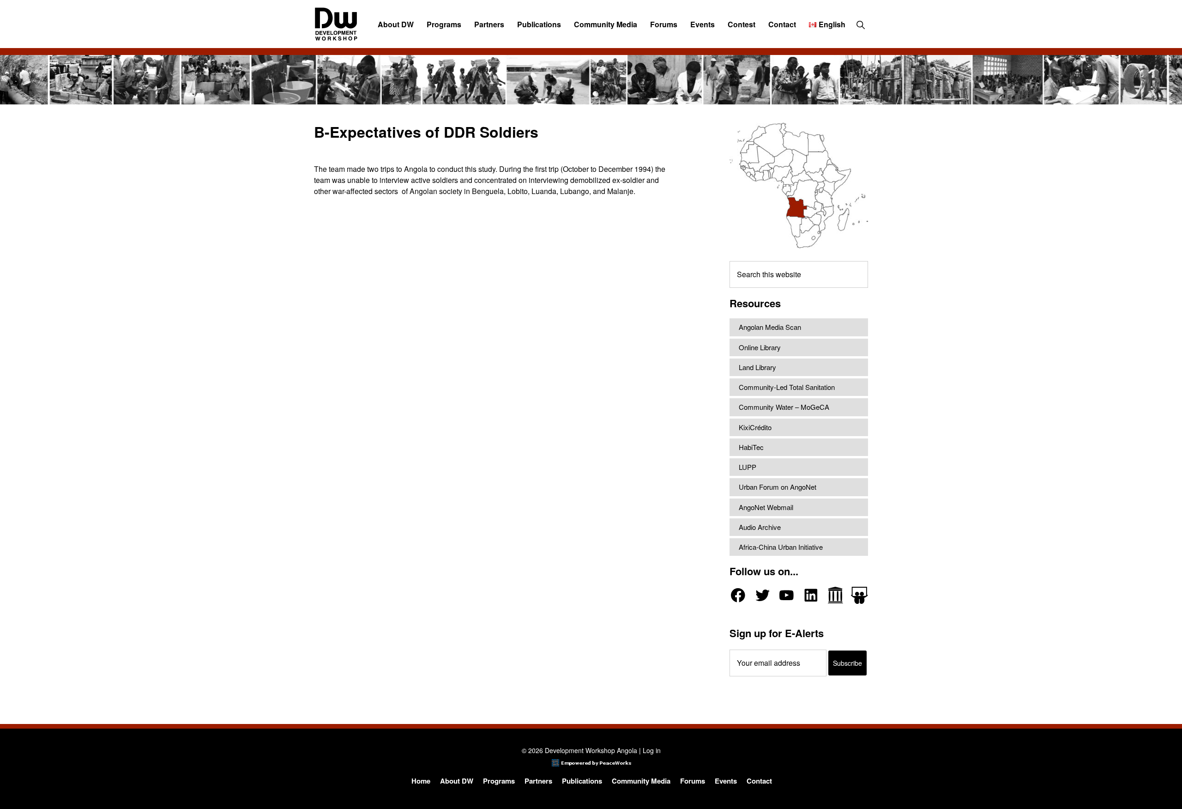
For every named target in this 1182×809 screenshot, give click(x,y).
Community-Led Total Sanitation (787, 387)
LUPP (747, 467)
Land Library (757, 367)
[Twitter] (762, 595)
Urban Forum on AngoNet (777, 487)
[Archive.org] (835, 595)
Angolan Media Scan (770, 327)
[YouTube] (786, 595)
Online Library (760, 347)
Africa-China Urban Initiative (781, 547)
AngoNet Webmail (766, 507)
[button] (860, 24)
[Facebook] (738, 595)
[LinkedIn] (811, 595)
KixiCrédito (755, 427)
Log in (652, 750)
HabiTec (751, 447)
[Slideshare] (859, 595)
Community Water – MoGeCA (784, 407)
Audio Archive (760, 527)
